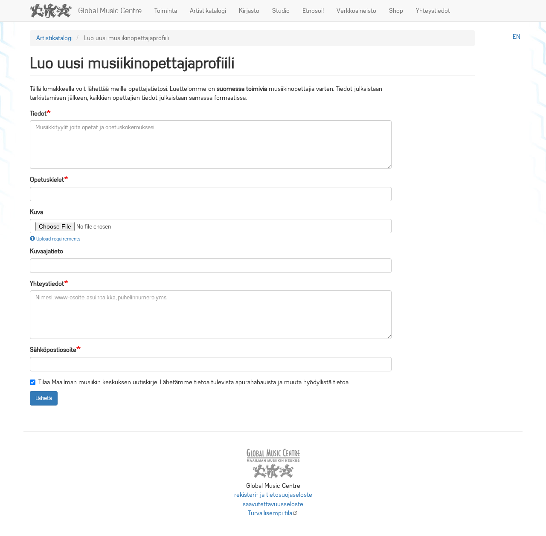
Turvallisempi (270, 513)
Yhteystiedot (433, 10)
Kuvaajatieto (46, 251)
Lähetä (43, 398)
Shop (396, 10)
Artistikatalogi (208, 10)
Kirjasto (249, 10)
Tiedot (38, 113)
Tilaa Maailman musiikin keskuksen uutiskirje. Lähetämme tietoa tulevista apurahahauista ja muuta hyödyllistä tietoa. (193, 382)
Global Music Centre (110, 10)
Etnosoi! (313, 10)
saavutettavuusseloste (273, 504)
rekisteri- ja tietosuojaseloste (273, 494)
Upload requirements (58, 239)
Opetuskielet (47, 179)
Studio (281, 10)
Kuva (36, 212)
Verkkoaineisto (356, 10)
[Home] (54, 10)
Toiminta (165, 10)
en (516, 37)
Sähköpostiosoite (53, 349)
